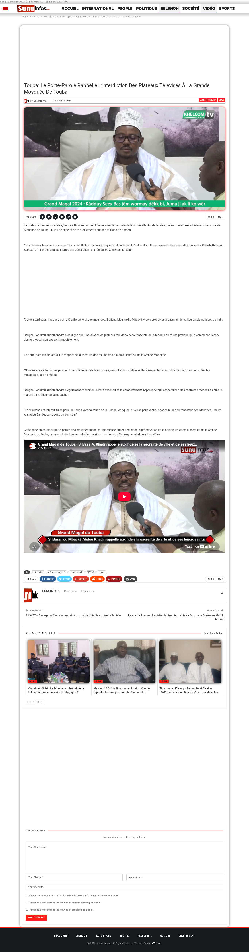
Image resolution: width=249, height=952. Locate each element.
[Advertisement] (124, 53)
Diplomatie (60, 935)
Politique (146, 8)
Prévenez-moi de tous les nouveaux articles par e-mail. (62, 909)
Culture (165, 935)
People (125, 8)
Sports (227, 8)
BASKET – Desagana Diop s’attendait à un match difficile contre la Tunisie (73, 615)
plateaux (101, 572)
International (98, 8)
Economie (81, 935)
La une (202, 100)
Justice (124, 935)
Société (190, 8)
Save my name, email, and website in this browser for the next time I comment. (74, 895)
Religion (170, 8)
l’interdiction (38, 572)
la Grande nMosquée (57, 572)
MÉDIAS (90, 572)
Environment (187, 935)
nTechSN (157, 943)
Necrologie (145, 935)
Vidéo (209, 8)
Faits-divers (103, 935)
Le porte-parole (76, 572)
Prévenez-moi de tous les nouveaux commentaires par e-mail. (66, 902)
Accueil (70, 8)
